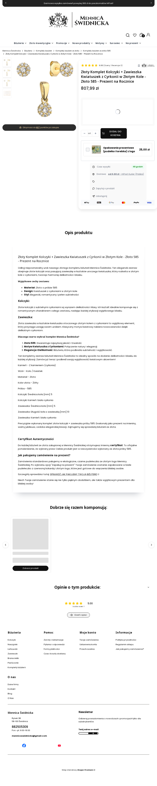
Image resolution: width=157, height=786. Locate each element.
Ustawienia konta (88, 644)
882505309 (20, 727)
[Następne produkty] (151, 545)
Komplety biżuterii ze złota (67, 50)
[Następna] (151, 3)
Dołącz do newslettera (93, 733)
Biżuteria (28, 50)
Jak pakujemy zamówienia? (130, 649)
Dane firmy (13, 684)
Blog (10, 693)
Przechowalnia (87, 649)
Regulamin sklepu (125, 644)
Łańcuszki (12, 649)
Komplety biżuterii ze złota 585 (97, 50)
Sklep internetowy (77, 770)
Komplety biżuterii (44, 50)
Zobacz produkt (30, 568)
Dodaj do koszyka (115, 133)
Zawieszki (13, 653)
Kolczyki (12, 639)
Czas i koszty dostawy (55, 653)
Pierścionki (13, 662)
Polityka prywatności (126, 639)
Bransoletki (13, 658)
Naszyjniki (12, 644)
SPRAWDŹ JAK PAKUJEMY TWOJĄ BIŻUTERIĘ (73, 474)
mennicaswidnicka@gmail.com (29, 735)
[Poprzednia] (6, 3)
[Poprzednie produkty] (5, 545)
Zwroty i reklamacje (54, 639)
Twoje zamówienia (89, 639)
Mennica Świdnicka (11, 50)
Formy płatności (52, 649)
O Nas (11, 698)
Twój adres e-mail (88, 729)
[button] (101, 43)
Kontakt (11, 689)
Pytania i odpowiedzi (54, 644)
